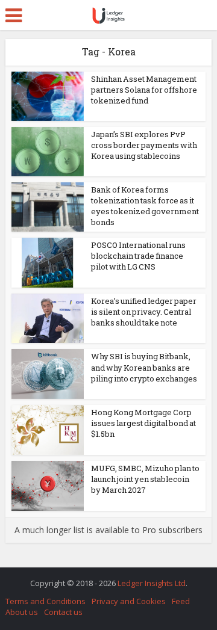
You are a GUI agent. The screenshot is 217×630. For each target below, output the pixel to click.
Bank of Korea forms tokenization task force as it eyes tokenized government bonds (145, 206)
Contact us (63, 612)
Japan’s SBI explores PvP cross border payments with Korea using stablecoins (144, 145)
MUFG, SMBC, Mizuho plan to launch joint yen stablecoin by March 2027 (145, 479)
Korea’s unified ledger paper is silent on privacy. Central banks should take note (144, 311)
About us (21, 612)
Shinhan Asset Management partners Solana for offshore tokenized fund (144, 89)
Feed (181, 601)
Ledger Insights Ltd (152, 583)
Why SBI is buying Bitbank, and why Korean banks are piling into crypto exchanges (144, 367)
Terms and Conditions (45, 601)
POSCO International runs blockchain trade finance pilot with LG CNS (138, 255)
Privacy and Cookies (129, 601)
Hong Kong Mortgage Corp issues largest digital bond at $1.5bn (143, 423)
